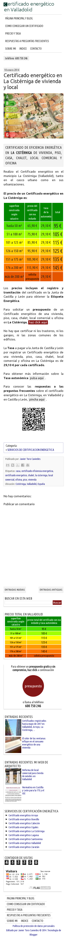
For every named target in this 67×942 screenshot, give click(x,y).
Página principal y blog (19, 18)
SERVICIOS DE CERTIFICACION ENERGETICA (30, 449)
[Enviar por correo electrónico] (7, 465)
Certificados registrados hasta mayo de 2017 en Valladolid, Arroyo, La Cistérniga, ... (34, 725)
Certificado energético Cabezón (24, 823)
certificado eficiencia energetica (37, 470)
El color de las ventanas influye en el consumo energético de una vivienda (34, 743)
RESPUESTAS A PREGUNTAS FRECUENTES (27, 41)
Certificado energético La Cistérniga (26, 831)
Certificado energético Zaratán (24, 846)
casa (18, 470)
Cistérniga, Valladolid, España (30, 483)
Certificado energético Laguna (24, 835)
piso (25, 479)
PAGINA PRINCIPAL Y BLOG (20, 898)
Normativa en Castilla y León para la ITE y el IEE (33, 790)
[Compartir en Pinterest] (27, 465)
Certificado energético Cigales (23, 827)
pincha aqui (36, 399)
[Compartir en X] (17, 465)
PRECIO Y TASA (13, 33)
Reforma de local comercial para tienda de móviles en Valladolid (32, 774)
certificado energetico (16, 475)
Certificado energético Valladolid (25, 843)
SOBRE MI (10, 48)
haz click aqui (38, 322)
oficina (18, 479)
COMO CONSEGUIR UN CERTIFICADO (24, 26)
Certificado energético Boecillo (24, 819)
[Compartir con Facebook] (22, 465)
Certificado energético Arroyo (23, 815)
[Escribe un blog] (12, 465)
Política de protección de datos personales (34, 925)
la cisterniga (41, 475)
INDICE (23, 48)
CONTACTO (36, 48)
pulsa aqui (37, 378)
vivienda (32, 479)
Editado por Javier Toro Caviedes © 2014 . (26, 930)
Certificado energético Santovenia (26, 839)
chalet (31, 475)
